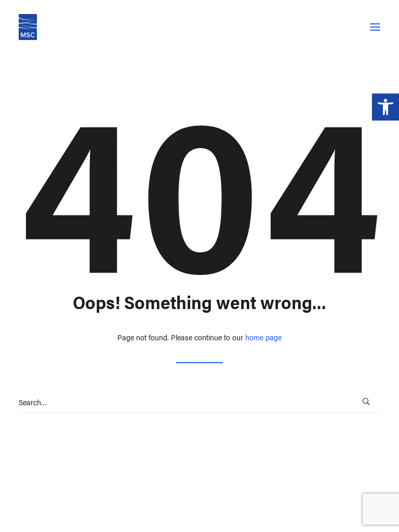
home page (263, 336)
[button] (385, 107)
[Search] (199, 402)
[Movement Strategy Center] (28, 27)
